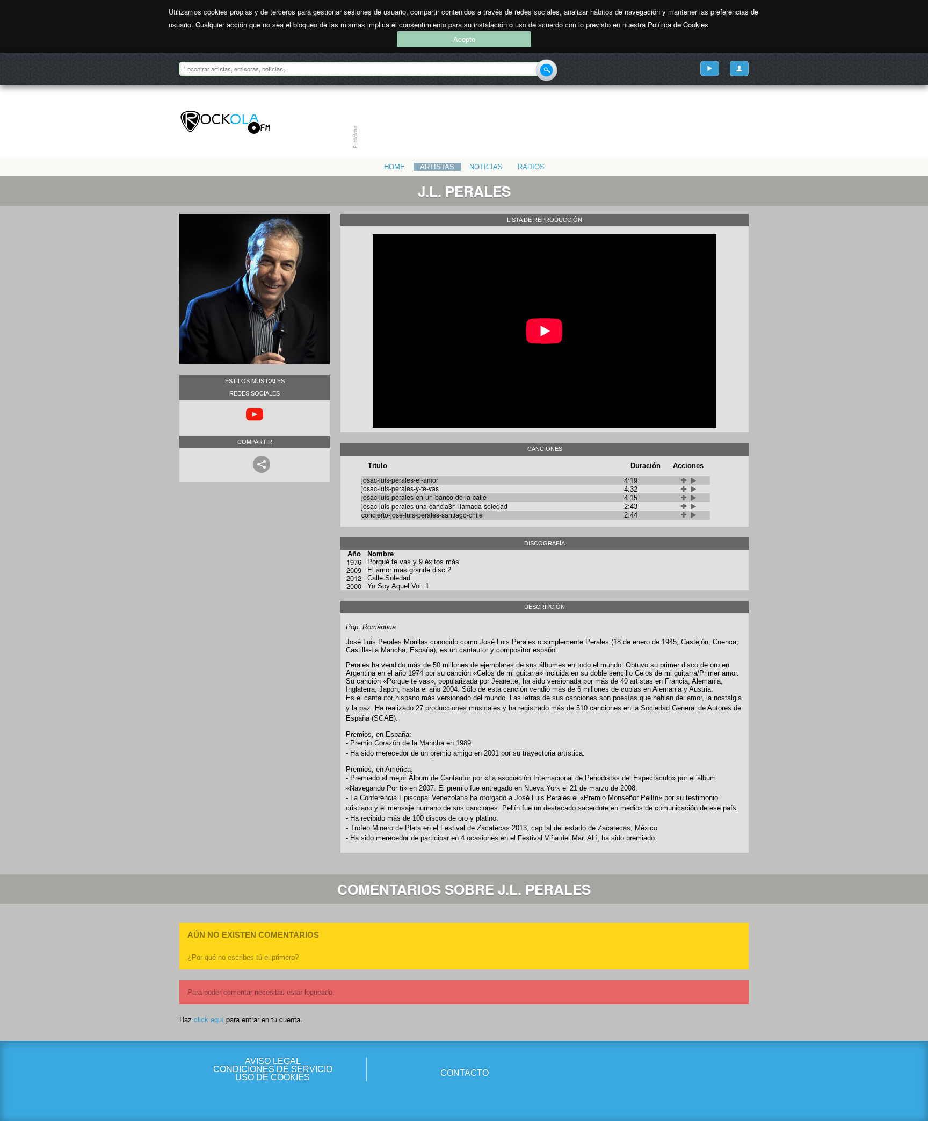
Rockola (225, 122)
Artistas (437, 167)
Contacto (464, 1072)
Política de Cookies (678, 24)
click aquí (209, 1019)
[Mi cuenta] (739, 68)
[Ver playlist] (709, 68)
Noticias (486, 167)
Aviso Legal (273, 1061)
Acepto (464, 39)
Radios (531, 167)
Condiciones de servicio (272, 1069)
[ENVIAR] (546, 70)
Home (394, 167)
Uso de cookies (272, 1077)
